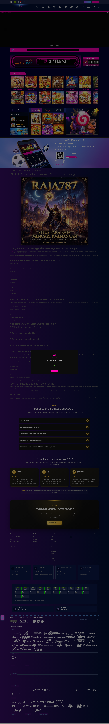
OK (54, 371)
